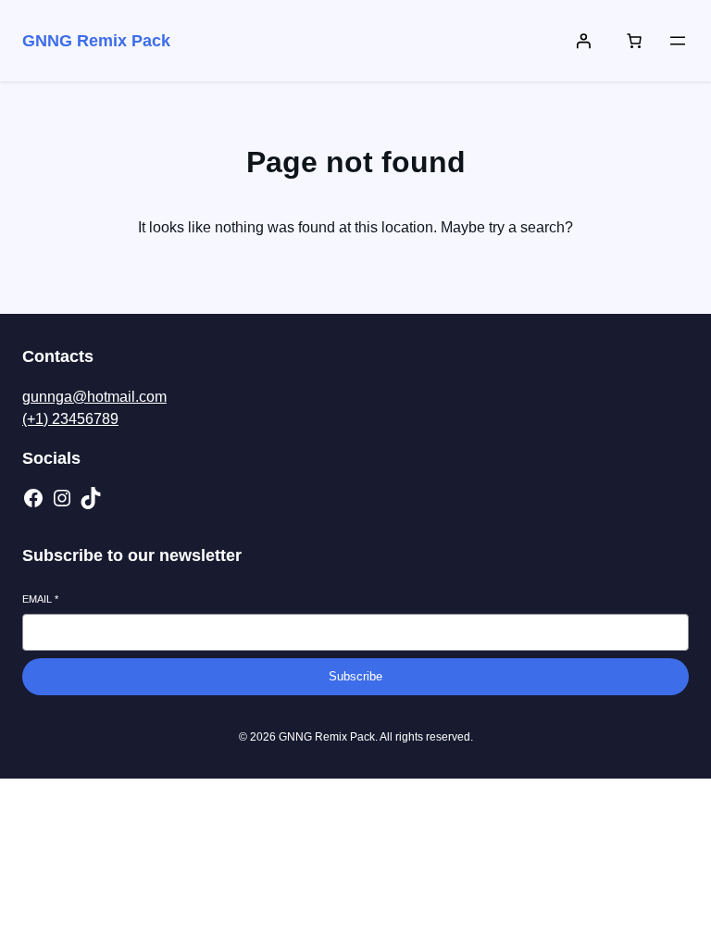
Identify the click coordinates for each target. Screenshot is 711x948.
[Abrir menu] (678, 41)
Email (40, 599)
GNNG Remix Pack (96, 40)
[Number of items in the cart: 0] (634, 40)
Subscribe (355, 676)
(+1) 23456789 (70, 419)
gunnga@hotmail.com (94, 397)
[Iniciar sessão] (583, 40)
